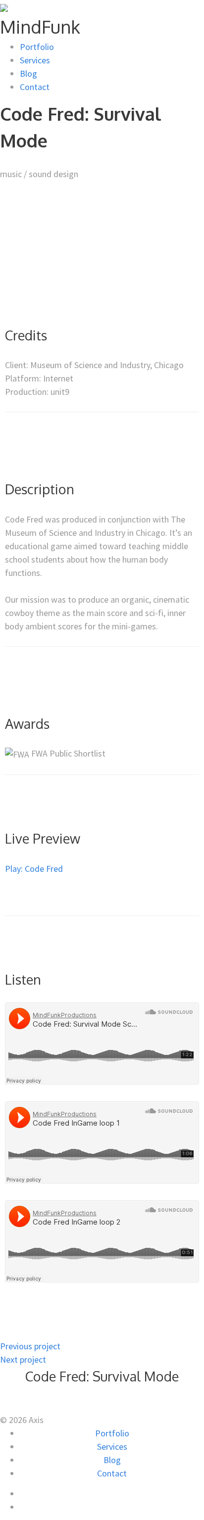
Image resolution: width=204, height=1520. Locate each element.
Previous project (30, 1346)
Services (35, 60)
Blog (28, 73)
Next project (23, 1359)
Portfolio (37, 46)
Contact (35, 87)
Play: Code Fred (34, 868)
